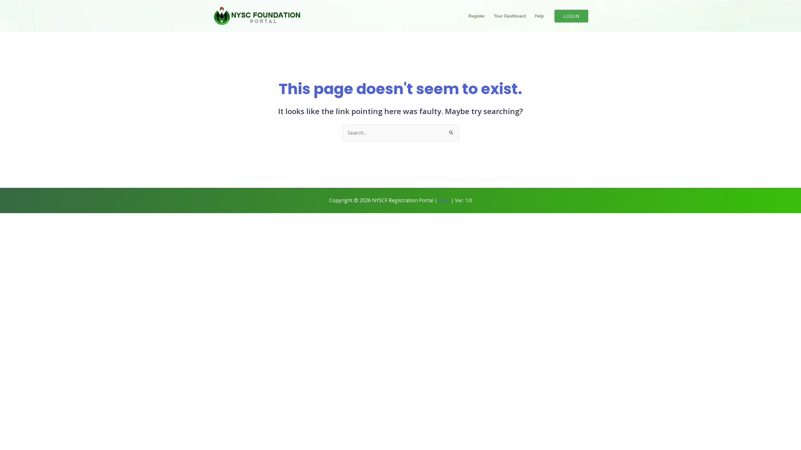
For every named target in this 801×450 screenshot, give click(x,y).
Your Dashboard (510, 15)
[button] (571, 16)
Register (476, 15)
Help (539, 15)
